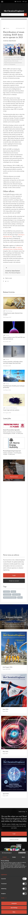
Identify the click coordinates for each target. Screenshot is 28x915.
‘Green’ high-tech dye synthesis (11, 410)
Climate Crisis (16, 594)
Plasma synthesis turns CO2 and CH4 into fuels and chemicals (14, 338)
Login (25, 1)
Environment (7, 594)
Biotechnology (9, 311)
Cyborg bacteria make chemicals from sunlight (12, 314)
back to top (22, 811)
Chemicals (6, 591)
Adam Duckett (15, 271)
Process (7, 28)
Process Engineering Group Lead (12, 451)
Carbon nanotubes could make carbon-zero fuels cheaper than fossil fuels (13, 362)
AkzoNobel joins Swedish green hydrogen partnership (14, 386)
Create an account (14, 581)
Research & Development (11, 408)
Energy (7, 383)
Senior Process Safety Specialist (11, 430)
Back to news (8, 278)
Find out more (14, 477)
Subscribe (18, 1)
